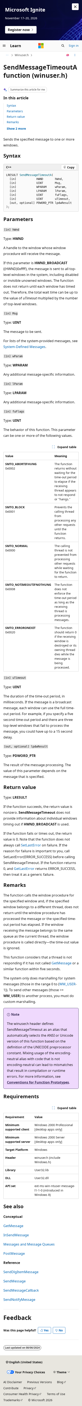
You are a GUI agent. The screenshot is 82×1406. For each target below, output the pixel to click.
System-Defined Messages (24, 346)
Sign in (74, 46)
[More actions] (75, 55)
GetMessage (61, 963)
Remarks (13, 122)
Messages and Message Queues (29, 1244)
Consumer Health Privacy (21, 1394)
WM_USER (67, 984)
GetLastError (24, 868)
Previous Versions (39, 1382)
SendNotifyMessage (19, 1299)
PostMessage (14, 1253)
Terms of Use (56, 1394)
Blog (60, 1382)
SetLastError (31, 845)
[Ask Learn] (67, 55)
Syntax (11, 105)
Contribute (11, 1388)
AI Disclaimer (12, 1382)
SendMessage (14, 1281)
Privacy (28, 1388)
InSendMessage (16, 1235)
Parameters (15, 111)
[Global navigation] (4, 45)
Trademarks (11, 1400)
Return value (16, 117)
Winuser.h (22, 55)
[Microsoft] (41, 45)
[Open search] (63, 45)
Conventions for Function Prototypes (38, 1082)
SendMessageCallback (21, 1290)
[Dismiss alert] (75, 6)
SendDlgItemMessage (20, 1272)
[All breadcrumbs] (7, 55)
